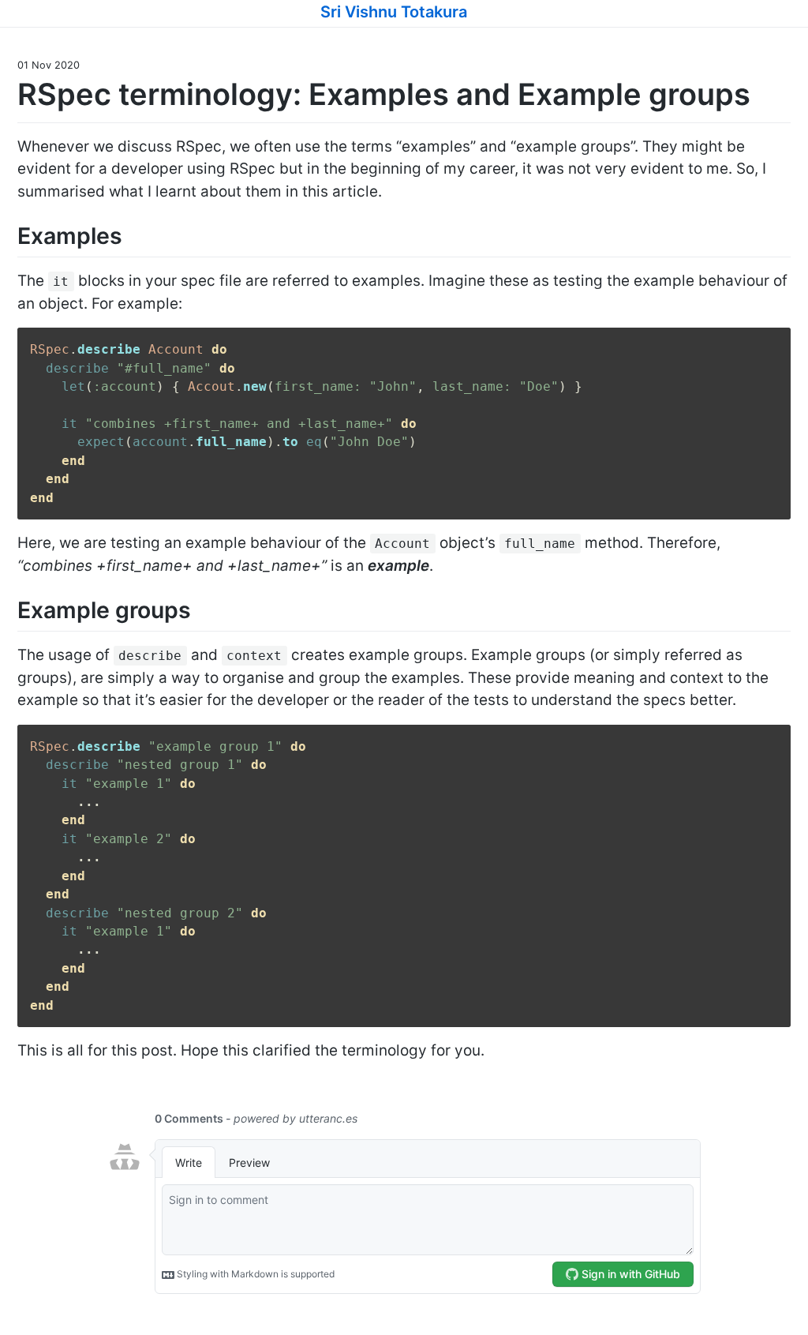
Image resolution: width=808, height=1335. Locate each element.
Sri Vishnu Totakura (393, 11)
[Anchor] (479, 10)
